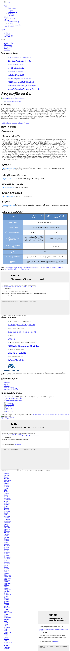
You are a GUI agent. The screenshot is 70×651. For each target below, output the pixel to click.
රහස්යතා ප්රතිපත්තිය (11, 389)
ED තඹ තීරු (11, 10)
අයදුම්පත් (11, 15)
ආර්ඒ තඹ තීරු (12, 8)
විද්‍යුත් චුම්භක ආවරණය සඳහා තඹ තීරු (22, 332)
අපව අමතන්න (9, 26)
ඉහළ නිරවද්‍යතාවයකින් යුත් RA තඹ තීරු (17, 269)
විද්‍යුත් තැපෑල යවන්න (7, 418)
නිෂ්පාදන (7, 7)
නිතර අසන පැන (9, 18)
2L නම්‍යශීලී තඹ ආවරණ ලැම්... (19, 61)
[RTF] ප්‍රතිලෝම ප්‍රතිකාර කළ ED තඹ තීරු (23, 346)
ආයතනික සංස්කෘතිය (14, 25)
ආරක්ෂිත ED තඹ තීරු (16, 75)
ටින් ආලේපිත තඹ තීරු (16, 360)
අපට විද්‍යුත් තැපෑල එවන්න (9, 123)
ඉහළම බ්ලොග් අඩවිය (52, 414)
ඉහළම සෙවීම (64, 414)
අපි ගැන (6, 20)
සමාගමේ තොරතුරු (14, 21)
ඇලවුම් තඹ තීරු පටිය (16, 68)
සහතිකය (11, 23)
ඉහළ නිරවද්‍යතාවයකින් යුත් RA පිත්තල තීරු (24, 89)
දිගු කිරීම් (10, 13)
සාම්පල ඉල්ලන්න (23, 123)
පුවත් (6, 17)
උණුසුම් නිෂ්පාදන (38, 414)
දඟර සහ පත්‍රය (12, 12)
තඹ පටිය (11, 339)
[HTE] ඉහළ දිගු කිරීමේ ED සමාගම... (21, 82)
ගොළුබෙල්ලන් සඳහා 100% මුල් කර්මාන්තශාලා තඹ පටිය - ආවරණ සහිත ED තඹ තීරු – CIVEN (33, 267)
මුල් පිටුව (7, 5)
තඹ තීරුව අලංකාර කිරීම (17, 353)
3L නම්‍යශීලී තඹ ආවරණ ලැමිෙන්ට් (21, 325)
